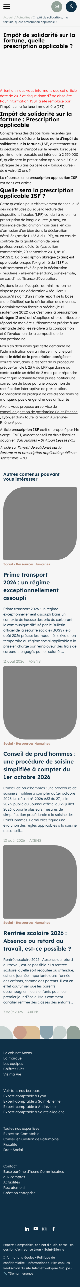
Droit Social (13, 1149)
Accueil (8, 17)
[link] (26, 1229)
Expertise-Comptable (21, 1133)
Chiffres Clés (13, 1069)
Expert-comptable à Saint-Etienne (31, 1101)
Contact (10, 1166)
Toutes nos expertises (21, 1128)
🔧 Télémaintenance (18, 1273)
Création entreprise (19, 1193)
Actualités (23, 17)
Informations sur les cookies (49, 1263)
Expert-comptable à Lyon (24, 1096)
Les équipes (13, 1063)
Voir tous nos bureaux (21, 1090)
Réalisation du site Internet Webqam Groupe (36, 1268)
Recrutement (14, 1187)
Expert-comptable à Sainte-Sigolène (33, 1112)
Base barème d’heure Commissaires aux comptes (33, 1174)
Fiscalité (10, 1144)
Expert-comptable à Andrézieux (29, 1106)
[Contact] (56, 6)
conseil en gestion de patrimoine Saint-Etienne (39, 412)
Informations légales (18, 1257)
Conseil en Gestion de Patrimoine (31, 1139)
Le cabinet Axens (17, 1053)
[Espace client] (71, 6)
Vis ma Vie (12, 1074)
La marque (12, 1058)
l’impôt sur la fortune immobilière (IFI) (32, 106)
